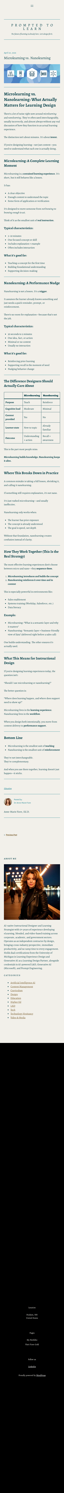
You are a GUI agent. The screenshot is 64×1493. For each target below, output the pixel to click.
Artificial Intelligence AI (23, 982)
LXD (13, 1006)
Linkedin (32, 1366)
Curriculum (17, 990)
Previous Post (11, 835)
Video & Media (18, 1017)
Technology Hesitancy (22, 1013)
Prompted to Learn (32, 27)
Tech (13, 1009)
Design (14, 994)
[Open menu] (32, 6)
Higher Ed (16, 1002)
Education (8, 788)
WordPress (41, 1375)
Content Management (22, 986)
